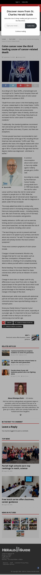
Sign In (18, 2)
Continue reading (20, 31)
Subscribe (30, 26)
